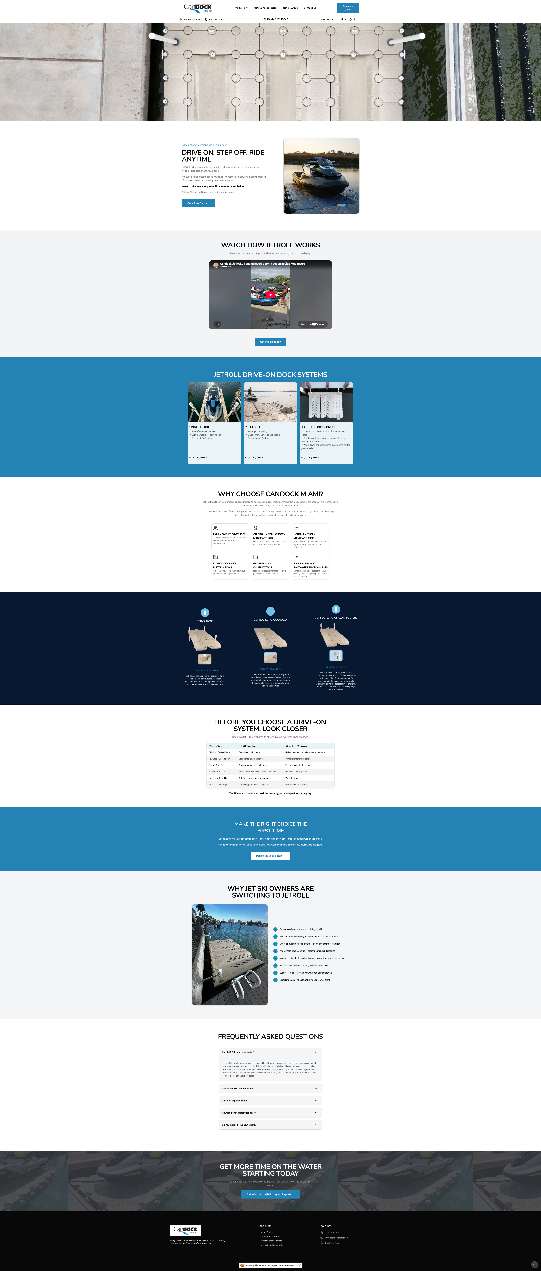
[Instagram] (351, 19)
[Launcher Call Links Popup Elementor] (534, 1264)
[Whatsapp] (355, 19)
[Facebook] (342, 19)
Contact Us (310, 8)
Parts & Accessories (265, 8)
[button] (241, 8)
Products (240, 8)
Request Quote (197, 458)
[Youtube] (346, 19)
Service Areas (290, 8)
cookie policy (290, 1265)
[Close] (299, 1265)
